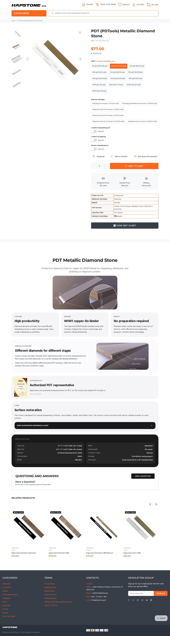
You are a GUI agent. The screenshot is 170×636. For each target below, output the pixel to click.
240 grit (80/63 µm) (137, 66)
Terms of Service (50, 594)
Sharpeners (6, 583)
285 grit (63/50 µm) (99, 72)
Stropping (6, 598)
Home (14, 21)
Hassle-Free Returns (124, 184)
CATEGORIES (21, 13)
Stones (5, 591)
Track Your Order (8, 616)
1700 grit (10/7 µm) (135, 78)
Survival (5, 609)
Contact (89, 583)
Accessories (6, 587)
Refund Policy (49, 591)
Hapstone (15, 548)
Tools (4, 602)
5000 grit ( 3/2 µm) (116, 84)
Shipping (100, 156)
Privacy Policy (49, 583)
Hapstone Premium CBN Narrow (99, 553)
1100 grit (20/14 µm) (99, 78)
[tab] (11, 251)
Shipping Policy (50, 587)
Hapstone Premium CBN (59, 553)
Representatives (50, 598)
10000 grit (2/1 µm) (134, 84)
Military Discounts (146, 184)
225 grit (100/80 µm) (118, 66)
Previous (27, 59)
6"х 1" (13, 550)
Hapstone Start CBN (132, 553)
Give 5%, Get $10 (50, 605)
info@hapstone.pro (98, 600)
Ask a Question (143, 476)
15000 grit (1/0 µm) (99, 91)
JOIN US (160, 593)
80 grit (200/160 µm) (99, 66)
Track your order (108, 4)
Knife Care (6, 605)
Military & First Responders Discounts (58, 602)
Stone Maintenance (9, 594)
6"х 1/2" (88, 550)
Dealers (89, 4)
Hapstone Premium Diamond (24, 553)
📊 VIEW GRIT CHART (124, 225)
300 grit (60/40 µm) (117, 72)
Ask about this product (147, 156)
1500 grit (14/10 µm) (118, 78)
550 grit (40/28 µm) (135, 72)
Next (80, 59)
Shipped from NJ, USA (103, 184)
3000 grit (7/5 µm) (99, 84)
